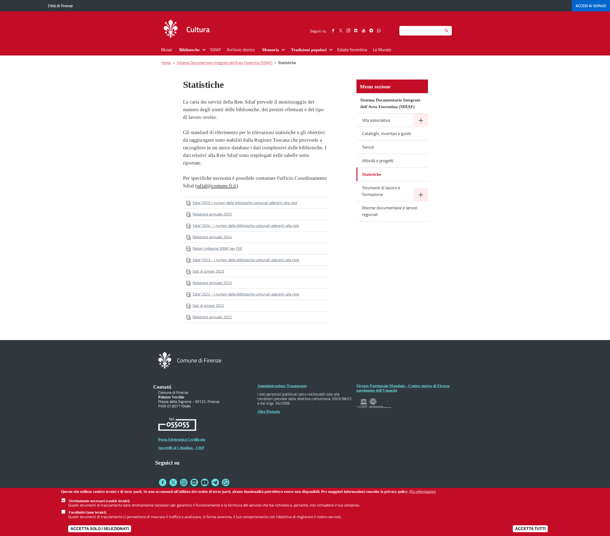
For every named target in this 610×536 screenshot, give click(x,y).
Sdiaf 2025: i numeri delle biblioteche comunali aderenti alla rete (245, 202)
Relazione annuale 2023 (212, 283)
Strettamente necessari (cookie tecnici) (99, 501)
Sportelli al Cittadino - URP (181, 448)
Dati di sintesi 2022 (208, 305)
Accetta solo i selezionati (100, 529)
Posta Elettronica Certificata (181, 439)
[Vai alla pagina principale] (170, 29)
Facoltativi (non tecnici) (87, 512)
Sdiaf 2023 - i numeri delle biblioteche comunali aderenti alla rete (246, 260)
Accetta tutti (530, 529)
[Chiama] (177, 425)
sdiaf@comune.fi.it (216, 186)
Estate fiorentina (352, 49)
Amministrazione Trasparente (282, 386)
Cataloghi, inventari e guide (386, 133)
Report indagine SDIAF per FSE (217, 248)
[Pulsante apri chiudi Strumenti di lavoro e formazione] (421, 194)
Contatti (162, 387)
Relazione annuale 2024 (212, 237)
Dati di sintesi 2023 (208, 271)
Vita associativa (376, 120)
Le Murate (382, 49)
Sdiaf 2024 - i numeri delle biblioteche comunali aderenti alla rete (246, 225)
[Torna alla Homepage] (164, 360)
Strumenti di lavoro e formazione (381, 191)
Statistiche (371, 174)
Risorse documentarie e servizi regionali (389, 211)
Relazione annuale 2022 (212, 317)
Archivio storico (241, 49)
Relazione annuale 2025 (212, 214)
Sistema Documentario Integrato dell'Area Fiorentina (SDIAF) (390, 103)
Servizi (368, 147)
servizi (591, 6)
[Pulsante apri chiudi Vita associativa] (421, 120)
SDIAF (215, 49)
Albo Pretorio (268, 412)
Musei (166, 49)
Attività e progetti (377, 160)
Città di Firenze (60, 6)
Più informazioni (422, 491)
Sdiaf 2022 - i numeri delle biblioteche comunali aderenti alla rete (246, 294)
